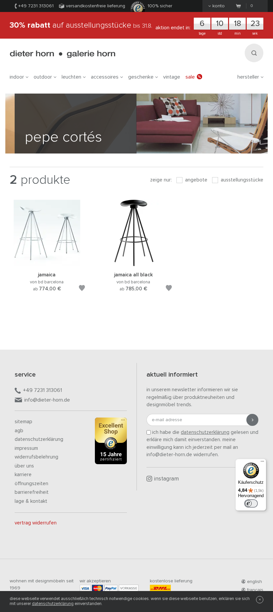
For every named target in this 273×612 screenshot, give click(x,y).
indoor (17, 77)
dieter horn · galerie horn (62, 54)
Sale (190, 77)
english (254, 581)
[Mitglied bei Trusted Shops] (111, 442)
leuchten (71, 77)
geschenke (140, 77)
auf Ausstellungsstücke (81, 25)
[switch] (251, 503)
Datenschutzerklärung (39, 439)
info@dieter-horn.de (47, 400)
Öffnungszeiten (31, 483)
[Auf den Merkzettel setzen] (82, 289)
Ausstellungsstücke (241, 179)
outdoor (43, 77)
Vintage (171, 77)
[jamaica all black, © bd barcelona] (133, 263)
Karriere (23, 474)
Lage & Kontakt (31, 501)
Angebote (195, 179)
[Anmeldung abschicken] (252, 420)
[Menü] (262, 463)
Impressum (26, 448)
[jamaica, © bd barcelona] (47, 263)
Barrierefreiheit (32, 492)
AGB (19, 430)
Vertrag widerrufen (36, 522)
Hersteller (248, 77)
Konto (218, 6)
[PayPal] (111, 588)
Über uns (24, 465)
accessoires (105, 77)
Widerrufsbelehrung (36, 457)
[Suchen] (254, 53)
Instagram (166, 479)
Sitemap (23, 421)
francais (255, 590)
